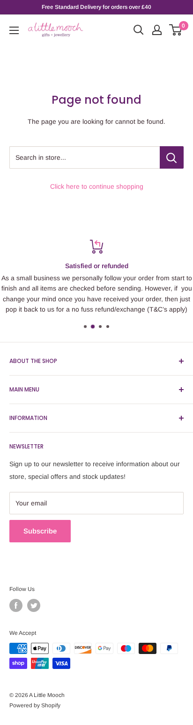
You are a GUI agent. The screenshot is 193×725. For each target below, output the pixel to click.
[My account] (157, 30)
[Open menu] (14, 30)
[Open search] (139, 30)
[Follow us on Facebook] (15, 605)
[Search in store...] (172, 157)
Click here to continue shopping (96, 186)
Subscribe (40, 531)
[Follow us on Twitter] (33, 605)
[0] (176, 30)
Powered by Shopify (34, 705)
